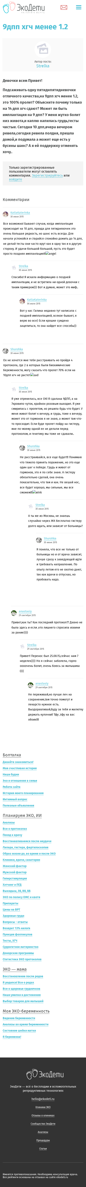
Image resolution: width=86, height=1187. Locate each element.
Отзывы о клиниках (43, 1115)
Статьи (43, 1148)
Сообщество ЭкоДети (43, 1123)
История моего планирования (23, 793)
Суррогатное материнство (20, 947)
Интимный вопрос (15, 799)
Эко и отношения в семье (20, 780)
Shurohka (16, 349)
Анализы (9, 822)
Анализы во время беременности (25, 1024)
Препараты (10, 903)
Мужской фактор (15, 872)
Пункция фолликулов (17, 934)
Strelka (42, 65)
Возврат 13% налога (16, 928)
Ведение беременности (19, 1018)
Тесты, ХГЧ (10, 940)
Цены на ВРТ (11, 909)
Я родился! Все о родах (18, 982)
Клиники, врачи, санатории (21, 860)
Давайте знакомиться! (18, 762)
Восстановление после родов (23, 976)
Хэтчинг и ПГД (12, 885)
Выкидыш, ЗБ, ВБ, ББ (16, 891)
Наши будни (11, 774)
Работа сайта (11, 787)
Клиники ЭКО (43, 1107)
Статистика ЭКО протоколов (22, 959)
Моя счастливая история (20, 768)
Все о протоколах (15, 829)
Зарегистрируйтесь (47, 175)
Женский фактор (15, 866)
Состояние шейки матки (19, 1030)
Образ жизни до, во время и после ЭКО (29, 853)
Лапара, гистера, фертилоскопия (25, 847)
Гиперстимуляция (15, 878)
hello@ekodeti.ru (43, 1099)
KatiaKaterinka (20, 212)
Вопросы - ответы (15, 922)
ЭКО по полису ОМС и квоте (21, 897)
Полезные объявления (18, 805)
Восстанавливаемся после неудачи (27, 841)
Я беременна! (12, 1037)
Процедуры (43, 1140)
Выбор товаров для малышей (23, 1001)
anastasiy (25, 611)
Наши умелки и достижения (22, 995)
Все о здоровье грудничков (21, 989)
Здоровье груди (13, 916)
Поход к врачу (12, 835)
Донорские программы (18, 953)
